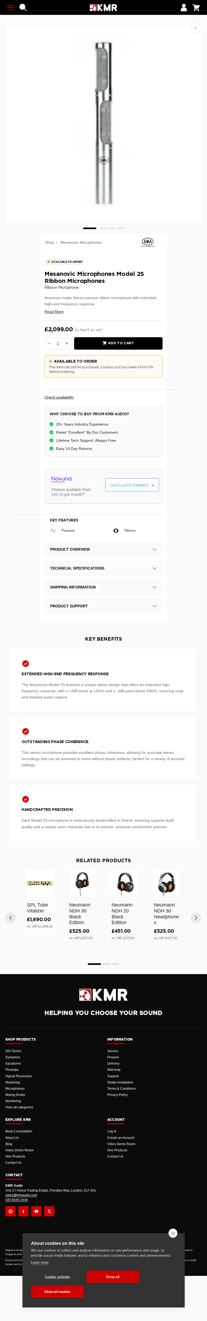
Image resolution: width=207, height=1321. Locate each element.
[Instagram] (10, 1211)
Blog (8, 1144)
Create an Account (120, 1138)
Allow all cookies (57, 1292)
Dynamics (12, 1057)
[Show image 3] (111, 228)
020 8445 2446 (16, 1200)
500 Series (13, 1051)
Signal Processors (18, 1076)
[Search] (23, 7)
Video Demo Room (19, 1150)
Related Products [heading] (103, 860)
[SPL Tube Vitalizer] (40, 883)
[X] (49, 1211)
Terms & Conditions (121, 1089)
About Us (12, 1138)
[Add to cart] (46, 891)
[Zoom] (195, 27)
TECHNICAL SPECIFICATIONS (77, 568)
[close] (172, 1233)
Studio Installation (120, 1082)
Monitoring (13, 1101)
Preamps (12, 1070)
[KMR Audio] (103, 7)
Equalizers (13, 1063)
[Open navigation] (11, 7)
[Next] (196, 918)
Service (112, 1051)
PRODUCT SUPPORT (69, 606)
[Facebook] (23, 1211)
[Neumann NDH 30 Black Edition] (82, 883)
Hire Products (15, 1156)
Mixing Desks (15, 1095)
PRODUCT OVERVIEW (70, 549)
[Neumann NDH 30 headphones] (167, 883)
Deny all (112, 1277)
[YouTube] (36, 1211)
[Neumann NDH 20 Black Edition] (125, 883)
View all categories (19, 1107)
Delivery (113, 1063)
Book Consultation (18, 1131)
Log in (111, 1131)
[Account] (184, 7)
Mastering (12, 1082)
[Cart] (196, 7)
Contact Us (13, 1163)
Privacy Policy (117, 1095)
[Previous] (10, 918)
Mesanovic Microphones (81, 242)
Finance (113, 1057)
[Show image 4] (120, 228)
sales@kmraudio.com (21, 1195)
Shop (49, 242)
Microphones (15, 1089)
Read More (54, 311)
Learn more (40, 1262)
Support (113, 1076)
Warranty (113, 1070)
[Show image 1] (89, 228)
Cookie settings (57, 1277)
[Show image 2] (102, 228)
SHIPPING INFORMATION (73, 587)
